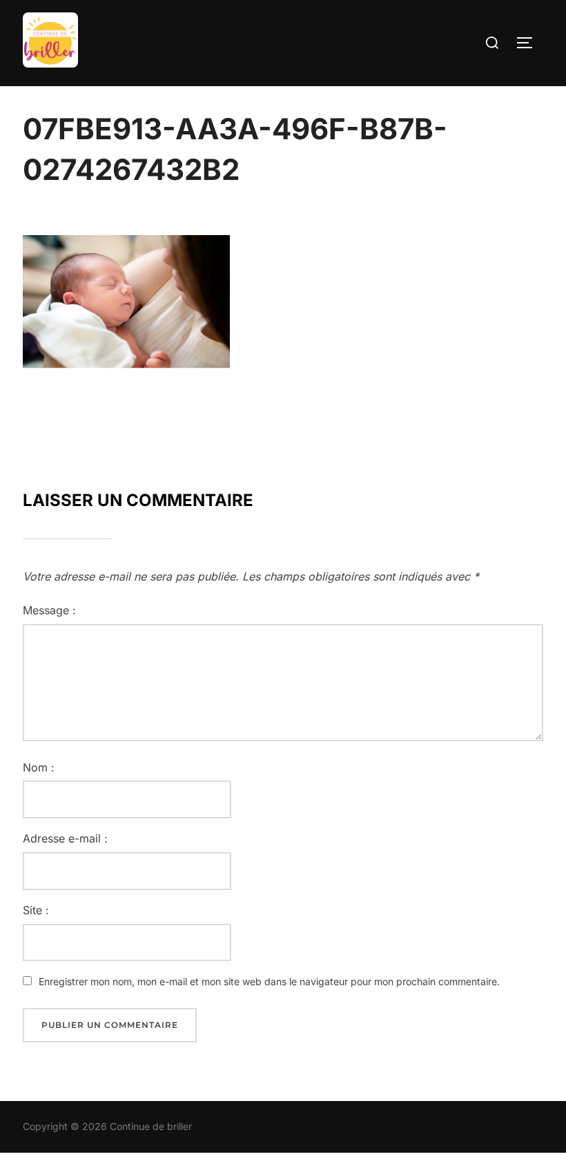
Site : (36, 910)
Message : (49, 610)
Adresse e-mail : (65, 838)
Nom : (39, 767)
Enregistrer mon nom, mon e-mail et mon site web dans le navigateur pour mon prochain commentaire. (269, 981)
